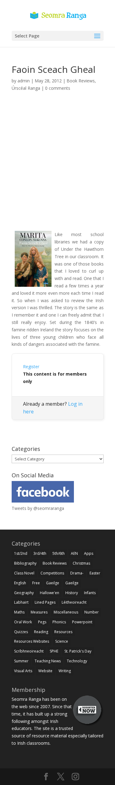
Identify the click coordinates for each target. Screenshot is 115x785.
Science (61, 641)
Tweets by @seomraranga (38, 508)
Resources (63, 631)
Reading (41, 631)
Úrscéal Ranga (26, 88)
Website (45, 670)
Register (31, 366)
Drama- (76, 573)
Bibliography (25, 563)
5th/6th (58, 553)
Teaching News (48, 661)
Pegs (42, 622)
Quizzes (21, 631)
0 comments (57, 88)
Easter (95, 573)
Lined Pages (45, 602)
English (20, 583)
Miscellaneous (66, 612)
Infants (90, 592)
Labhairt (21, 602)
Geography (24, 592)
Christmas (81, 563)
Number (91, 612)
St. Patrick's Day (77, 651)
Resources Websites (31, 641)
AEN (74, 553)
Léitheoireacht (74, 602)
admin (23, 81)
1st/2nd (20, 553)
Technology (77, 661)
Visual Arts (23, 670)
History (71, 592)
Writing (65, 670)
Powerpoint (82, 622)
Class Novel (24, 573)
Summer (21, 661)
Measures (39, 612)
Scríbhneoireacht (29, 651)
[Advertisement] (57, 168)
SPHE (54, 651)
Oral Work (23, 622)
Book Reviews (81, 81)
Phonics (59, 622)
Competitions (52, 573)
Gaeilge (52, 583)
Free (36, 583)
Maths (19, 612)
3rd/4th (39, 553)
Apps (88, 553)
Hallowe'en (49, 592)
